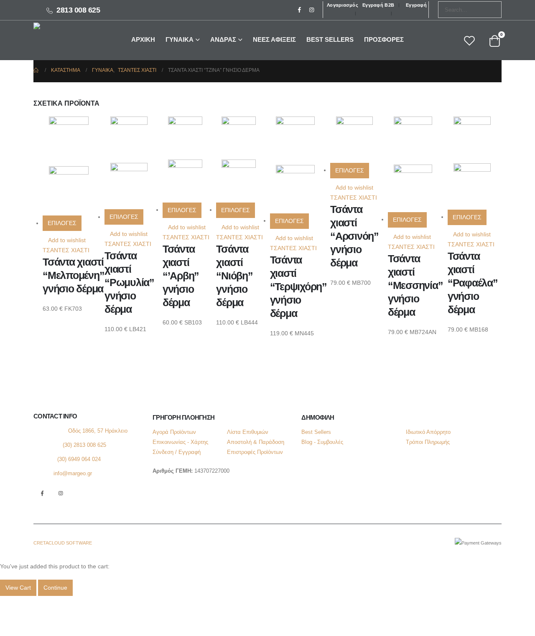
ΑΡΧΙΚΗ (143, 39)
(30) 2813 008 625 (84, 445)
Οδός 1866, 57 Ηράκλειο (97, 431)
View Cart (18, 587)
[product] (73, 166)
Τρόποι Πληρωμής (428, 442)
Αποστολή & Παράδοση (255, 442)
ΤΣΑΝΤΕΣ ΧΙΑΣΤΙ (66, 250)
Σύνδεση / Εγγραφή (177, 452)
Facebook (42, 493)
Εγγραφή (416, 5)
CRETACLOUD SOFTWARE (62, 542)
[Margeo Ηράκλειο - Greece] (58, 40)
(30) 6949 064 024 (79, 459)
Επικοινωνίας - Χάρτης (180, 442)
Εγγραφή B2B (378, 5)
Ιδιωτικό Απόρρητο (428, 432)
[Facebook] (299, 9)
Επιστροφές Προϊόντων (255, 452)
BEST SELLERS (330, 39)
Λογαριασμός (342, 5)
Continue (55, 587)
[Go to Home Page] (36, 70)
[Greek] (129, 10)
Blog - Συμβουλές (322, 442)
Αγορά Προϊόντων (174, 432)
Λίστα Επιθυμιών (247, 432)
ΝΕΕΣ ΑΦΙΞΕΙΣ (274, 39)
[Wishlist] (469, 41)
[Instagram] (311, 9)
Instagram (61, 493)
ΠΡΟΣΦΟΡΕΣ (384, 39)
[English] (120, 10)
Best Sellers (316, 432)
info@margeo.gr (73, 473)
